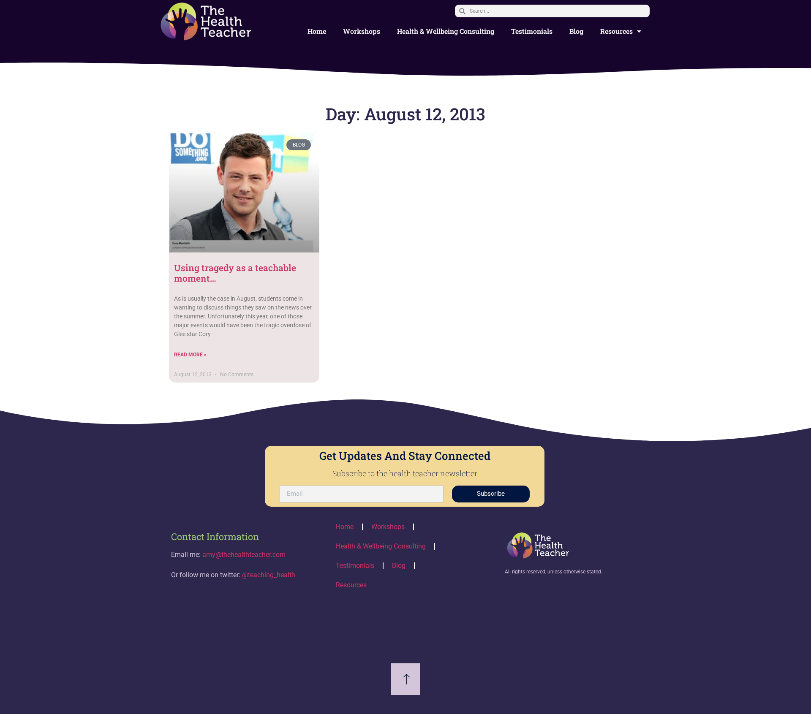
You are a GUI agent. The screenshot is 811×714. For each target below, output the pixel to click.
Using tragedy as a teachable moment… (235, 273)
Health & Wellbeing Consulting (445, 31)
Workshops (361, 31)
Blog (576, 31)
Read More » (190, 355)
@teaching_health (268, 575)
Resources (616, 31)
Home (317, 31)
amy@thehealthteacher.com (244, 555)
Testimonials (531, 31)
